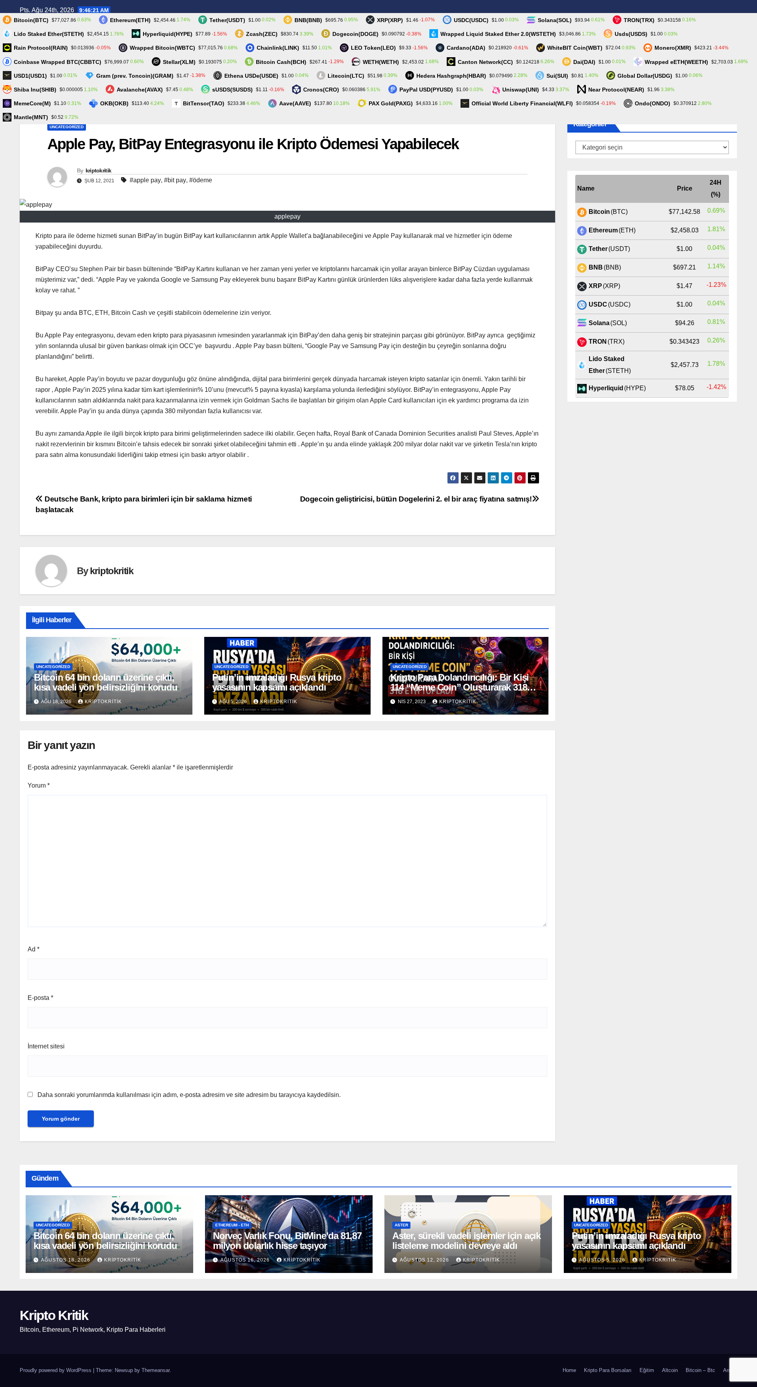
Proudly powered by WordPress (56, 1370)
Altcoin (670, 1370)
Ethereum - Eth (232, 1225)
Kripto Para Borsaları (608, 1370)
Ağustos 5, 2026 (603, 1260)
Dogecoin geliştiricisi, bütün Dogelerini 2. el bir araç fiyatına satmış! (416, 499)
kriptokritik (99, 170)
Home (569, 1370)
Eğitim (647, 1370)
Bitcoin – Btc (700, 1370)
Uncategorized (67, 127)
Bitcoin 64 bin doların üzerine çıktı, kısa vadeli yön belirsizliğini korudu (105, 682)
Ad (33, 949)
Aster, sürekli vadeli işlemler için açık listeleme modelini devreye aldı (466, 1240)
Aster (401, 1225)
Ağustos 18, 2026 (66, 1260)
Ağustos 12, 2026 (425, 1260)
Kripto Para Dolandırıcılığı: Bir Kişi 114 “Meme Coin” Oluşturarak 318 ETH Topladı (459, 687)
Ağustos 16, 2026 (245, 1260)
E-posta (40, 997)
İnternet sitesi (46, 1046)
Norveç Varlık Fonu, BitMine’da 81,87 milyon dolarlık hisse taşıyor (287, 1240)
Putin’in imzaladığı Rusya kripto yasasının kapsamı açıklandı (276, 682)
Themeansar (156, 1370)
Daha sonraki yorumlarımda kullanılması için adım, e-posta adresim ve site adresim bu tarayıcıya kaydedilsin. (189, 1094)
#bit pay (175, 180)
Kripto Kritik (54, 1315)
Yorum (39, 785)
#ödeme (200, 180)
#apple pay (145, 180)
